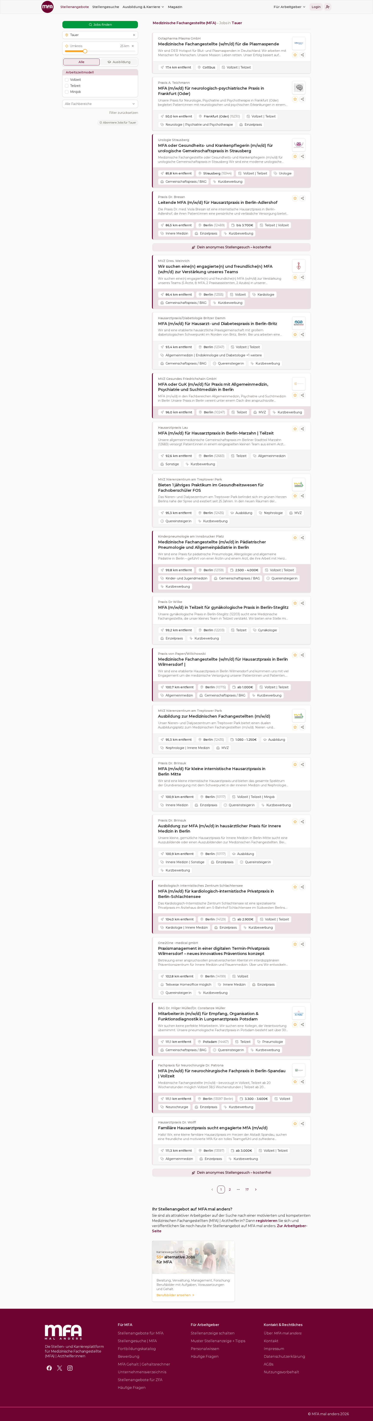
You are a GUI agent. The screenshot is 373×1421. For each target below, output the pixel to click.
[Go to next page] (256, 1189)
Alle (81, 62)
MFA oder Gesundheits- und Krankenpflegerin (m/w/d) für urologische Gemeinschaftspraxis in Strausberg (215, 148)
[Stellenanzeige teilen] (302, 55)
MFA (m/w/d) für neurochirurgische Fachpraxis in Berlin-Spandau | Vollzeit (222, 1074)
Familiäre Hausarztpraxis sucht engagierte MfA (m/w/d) (212, 1128)
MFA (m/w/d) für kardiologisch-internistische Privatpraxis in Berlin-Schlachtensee (216, 894)
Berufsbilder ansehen (173, 1295)
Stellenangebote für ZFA (140, 1380)
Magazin (175, 7)
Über (282, 1333)
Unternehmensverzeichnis (142, 1372)
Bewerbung (128, 1356)
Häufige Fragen (132, 1388)
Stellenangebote (74, 7)
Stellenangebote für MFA (140, 1333)
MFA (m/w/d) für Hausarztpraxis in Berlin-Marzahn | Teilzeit (215, 433)
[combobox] (98, 104)
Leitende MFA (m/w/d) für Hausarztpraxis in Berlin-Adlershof (217, 202)
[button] (328, 7)
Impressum (274, 1349)
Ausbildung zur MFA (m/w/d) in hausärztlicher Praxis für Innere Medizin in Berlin (219, 829)
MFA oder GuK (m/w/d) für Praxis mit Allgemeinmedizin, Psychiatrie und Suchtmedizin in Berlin (213, 387)
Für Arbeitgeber (288, 7)
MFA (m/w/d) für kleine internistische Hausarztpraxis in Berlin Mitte (212, 771)
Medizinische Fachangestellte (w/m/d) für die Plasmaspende (218, 44)
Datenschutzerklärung (284, 1356)
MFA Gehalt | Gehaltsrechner (144, 1364)
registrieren (266, 1221)
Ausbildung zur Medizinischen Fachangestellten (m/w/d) (214, 716)
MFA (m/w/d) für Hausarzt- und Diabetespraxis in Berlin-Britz (217, 323)
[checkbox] (66, 79)
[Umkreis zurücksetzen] (132, 46)
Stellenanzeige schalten (213, 1333)
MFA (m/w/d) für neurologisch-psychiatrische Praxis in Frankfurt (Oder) (211, 91)
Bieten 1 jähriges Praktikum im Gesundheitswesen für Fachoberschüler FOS (211, 488)
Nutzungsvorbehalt (281, 1372)
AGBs (268, 1364)
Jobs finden (102, 25)
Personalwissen (205, 1349)
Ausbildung (121, 62)
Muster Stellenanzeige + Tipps (218, 1341)
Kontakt (271, 1341)
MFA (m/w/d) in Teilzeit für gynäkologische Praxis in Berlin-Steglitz (223, 607)
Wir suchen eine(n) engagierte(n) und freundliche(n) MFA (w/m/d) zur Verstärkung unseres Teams (215, 269)
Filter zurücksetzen (123, 113)
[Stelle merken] (295, 55)
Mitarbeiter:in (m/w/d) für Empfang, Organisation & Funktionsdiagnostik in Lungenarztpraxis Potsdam (208, 1016)
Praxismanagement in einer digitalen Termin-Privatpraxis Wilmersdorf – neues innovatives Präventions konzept (214, 951)
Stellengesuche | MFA (137, 1341)
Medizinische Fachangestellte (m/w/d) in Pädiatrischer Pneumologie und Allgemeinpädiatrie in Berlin (212, 545)
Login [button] (316, 7)
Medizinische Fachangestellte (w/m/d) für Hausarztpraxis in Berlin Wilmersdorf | (223, 662)
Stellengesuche (105, 7)
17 (247, 1189)
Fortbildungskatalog (137, 1349)
